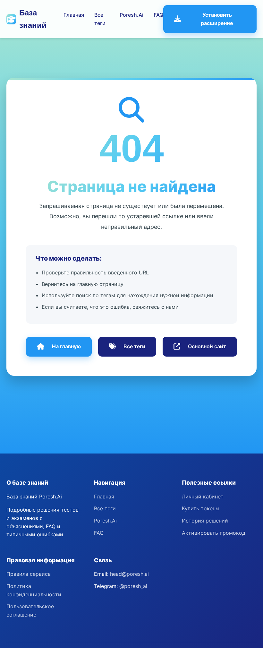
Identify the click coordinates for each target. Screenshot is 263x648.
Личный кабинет (203, 496)
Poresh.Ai (131, 15)
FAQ (158, 15)
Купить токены (200, 508)
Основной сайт (207, 346)
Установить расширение (217, 19)
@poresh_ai (133, 586)
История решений (205, 520)
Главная (74, 15)
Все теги (134, 346)
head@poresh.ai (129, 574)
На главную (66, 346)
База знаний (33, 18)
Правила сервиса (28, 574)
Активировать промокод (213, 533)
